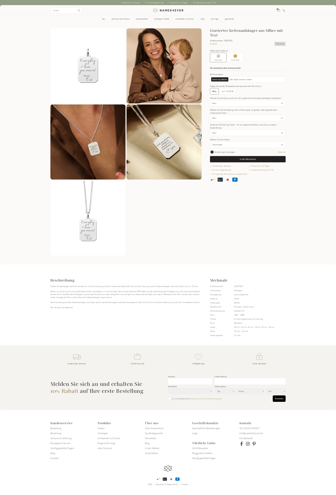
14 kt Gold (235, 60)
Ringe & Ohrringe (106, 443)
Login (195, 433)
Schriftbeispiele (200, 448)
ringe (202, 19)
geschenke (229, 19)
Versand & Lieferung (60, 438)
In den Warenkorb (248, 159)
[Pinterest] (254, 444)
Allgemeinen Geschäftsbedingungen (206, 398)
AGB (150, 484)
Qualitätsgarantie (154, 433)
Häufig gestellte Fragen (62, 448)
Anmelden (279, 398)
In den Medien (152, 448)
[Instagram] (248, 444)
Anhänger (103, 433)
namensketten (142, 19)
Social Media (151, 453)
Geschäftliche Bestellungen (206, 428)
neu (103, 19)
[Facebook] (241, 444)
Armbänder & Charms (109, 438)
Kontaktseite (246, 438)
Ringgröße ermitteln (202, 453)
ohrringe (214, 19)
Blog (52, 453)
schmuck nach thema (120, 19)
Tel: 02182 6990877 (249, 428)
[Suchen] (79, 10)
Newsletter (150, 438)
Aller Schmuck (105, 448)
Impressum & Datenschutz (166, 484)
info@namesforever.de (251, 433)
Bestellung (55, 428)
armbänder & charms (184, 19)
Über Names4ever (154, 428)
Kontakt (54, 458)
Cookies (184, 484)
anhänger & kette (161, 19)
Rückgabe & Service (60, 443)
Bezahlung (55, 433)
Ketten (101, 428)
